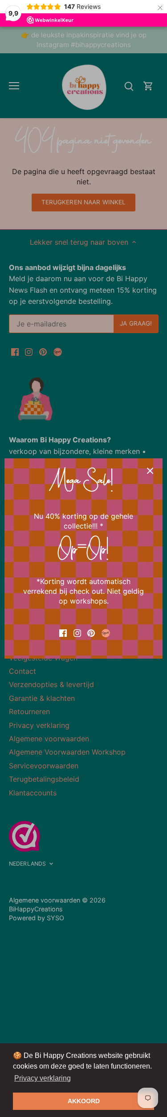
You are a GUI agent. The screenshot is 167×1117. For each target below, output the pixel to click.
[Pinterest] (91, 632)
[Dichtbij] (150, 471)
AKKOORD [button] (84, 1101)
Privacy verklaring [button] (42, 1078)
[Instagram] (77, 632)
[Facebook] (63, 632)
